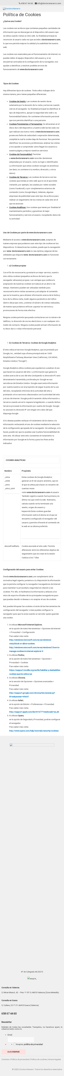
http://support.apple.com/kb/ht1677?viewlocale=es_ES (34, 712)
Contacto (5, 1059)
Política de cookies (39, 1059)
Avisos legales (54, 1059)
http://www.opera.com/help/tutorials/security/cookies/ (34, 731)
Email (10, 1035)
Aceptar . (29, 1044)
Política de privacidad (20, 1059)
